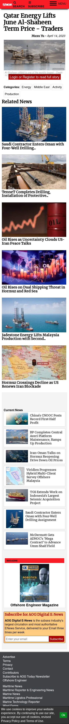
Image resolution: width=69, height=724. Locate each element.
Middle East (41, 87)
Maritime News (12, 686)
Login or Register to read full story (34, 76)
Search (19, 6)
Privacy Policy (10, 721)
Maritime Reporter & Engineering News (28, 690)
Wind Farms (10, 705)
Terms (7, 661)
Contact (8, 668)
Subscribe (36, 6)
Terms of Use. (35, 721)
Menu (62, 3)
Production (12, 94)
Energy (26, 87)
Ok (63, 715)
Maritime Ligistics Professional (23, 698)
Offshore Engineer (15, 680)
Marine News (11, 694)
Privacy (8, 665)
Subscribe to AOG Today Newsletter (26, 676)
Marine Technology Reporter (21, 702)
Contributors (11, 672)
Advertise (9, 657)
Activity (57, 87)
